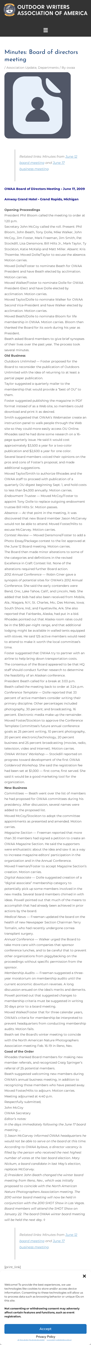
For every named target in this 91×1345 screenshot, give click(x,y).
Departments (48, 67)
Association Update (21, 67)
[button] (84, 1276)
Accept (45, 1329)
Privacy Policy (45, 1336)
